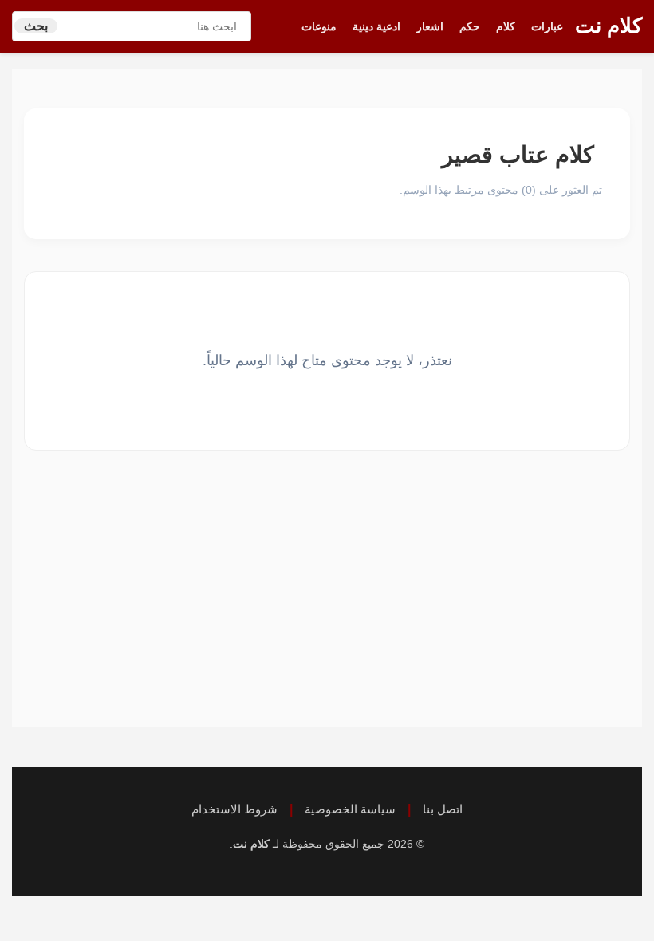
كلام (505, 26)
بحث (36, 26)
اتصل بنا (443, 809)
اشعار (429, 26)
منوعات (319, 26)
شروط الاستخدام (234, 809)
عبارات (547, 26)
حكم (469, 26)
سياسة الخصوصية (350, 809)
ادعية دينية (376, 26)
